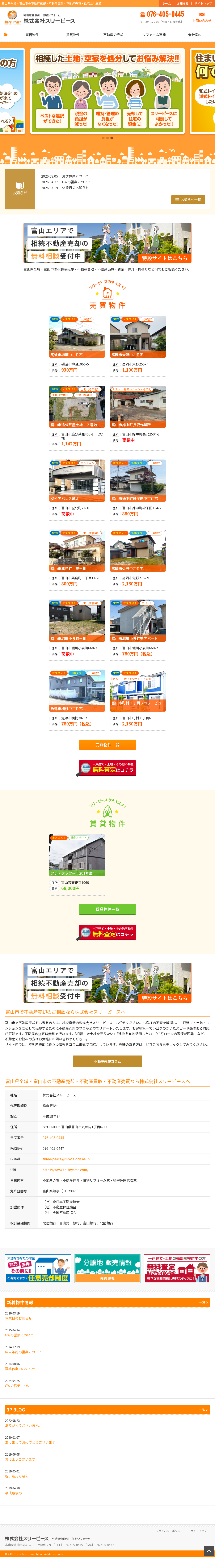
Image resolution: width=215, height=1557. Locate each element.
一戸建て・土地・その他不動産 (113, 768)
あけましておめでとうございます (30, 1442)
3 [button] (112, 138)
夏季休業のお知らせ (20, 1368)
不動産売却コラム (107, 1061)
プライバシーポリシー (169, 1530)
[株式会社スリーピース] (39, 17)
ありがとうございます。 (23, 1425)
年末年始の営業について (23, 1351)
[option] (107, 91)
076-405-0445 (53, 1137)
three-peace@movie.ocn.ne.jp (66, 1158)
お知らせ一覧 (190, 199)
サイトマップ (203, 3)
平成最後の (13, 1492)
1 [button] (103, 138)
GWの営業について (19, 1334)
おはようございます (20, 1459)
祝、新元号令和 (17, 1476)
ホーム (166, 3)
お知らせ (183, 3)
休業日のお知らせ (18, 1318)
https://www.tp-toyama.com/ (65, 1169)
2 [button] (107, 138)
